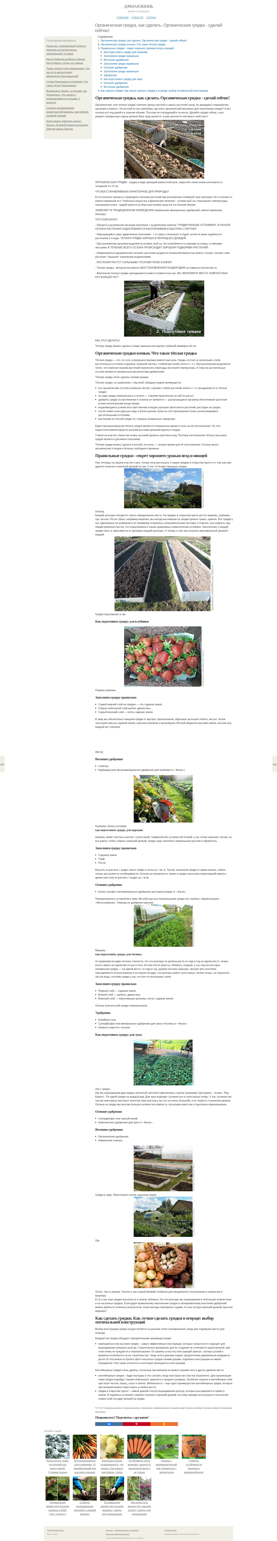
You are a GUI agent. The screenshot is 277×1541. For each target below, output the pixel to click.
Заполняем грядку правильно (121, 56)
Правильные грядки (162, 1407)
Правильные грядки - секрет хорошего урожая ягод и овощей (137, 48)
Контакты (109, 1530)
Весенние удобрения (116, 60)
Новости (137, 17)
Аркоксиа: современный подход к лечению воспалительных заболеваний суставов (66, 50)
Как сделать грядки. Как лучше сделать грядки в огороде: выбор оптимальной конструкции (154, 90)
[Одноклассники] (164, 1424)
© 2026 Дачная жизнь (55, 1530)
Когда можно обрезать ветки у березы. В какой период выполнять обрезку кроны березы (67, 125)
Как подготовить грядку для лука (123, 79)
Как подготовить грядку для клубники (126, 52)
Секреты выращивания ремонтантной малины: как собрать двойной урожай (67, 112)
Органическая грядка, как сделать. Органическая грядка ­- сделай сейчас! (144, 40)
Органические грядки (131, 1407)
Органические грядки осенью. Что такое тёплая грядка (133, 44)
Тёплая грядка (147, 1407)
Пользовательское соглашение (126, 1530)
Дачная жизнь (138, 6)
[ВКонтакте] (109, 1424)
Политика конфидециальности (118, 1534)
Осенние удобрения (115, 67)
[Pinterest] (136, 1424)
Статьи (151, 17)
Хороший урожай (177, 1407)
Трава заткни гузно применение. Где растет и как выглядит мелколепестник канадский (68, 72)
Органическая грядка (113, 1407)
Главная (123, 17)
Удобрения (110, 75)
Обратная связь (170, 1530)
